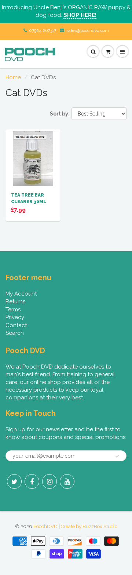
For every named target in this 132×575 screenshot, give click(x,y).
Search (15, 333)
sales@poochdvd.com (87, 30)
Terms (13, 309)
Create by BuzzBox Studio (89, 526)
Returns (15, 301)
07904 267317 (42, 30)
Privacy (15, 317)
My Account (21, 293)
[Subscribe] (117, 456)
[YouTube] (67, 481)
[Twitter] (14, 481)
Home (13, 77)
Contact (16, 325)
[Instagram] (49, 481)
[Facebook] (32, 481)
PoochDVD (45, 526)
